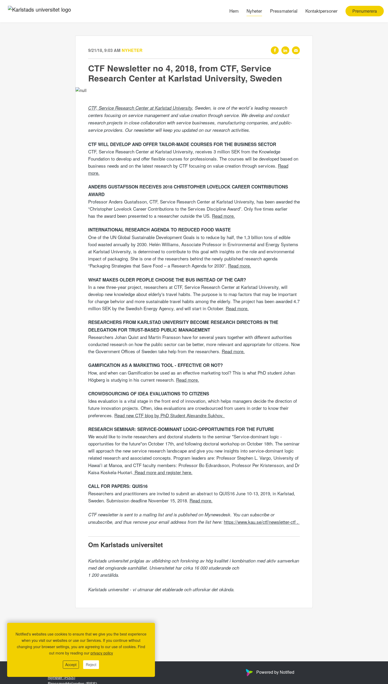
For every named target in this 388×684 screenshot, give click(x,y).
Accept (71, 664)
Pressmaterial (283, 11)
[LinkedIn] (285, 50)
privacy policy (102, 653)
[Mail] (296, 50)
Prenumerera (364, 11)
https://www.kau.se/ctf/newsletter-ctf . (262, 521)
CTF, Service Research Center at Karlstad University (140, 108)
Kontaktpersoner (321, 11)
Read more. (223, 215)
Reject (91, 664)
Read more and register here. (162, 472)
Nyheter (254, 11)
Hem (234, 11)
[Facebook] (275, 50)
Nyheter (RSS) (61, 677)
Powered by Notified (275, 672)
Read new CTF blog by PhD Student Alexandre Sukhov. (169, 415)
